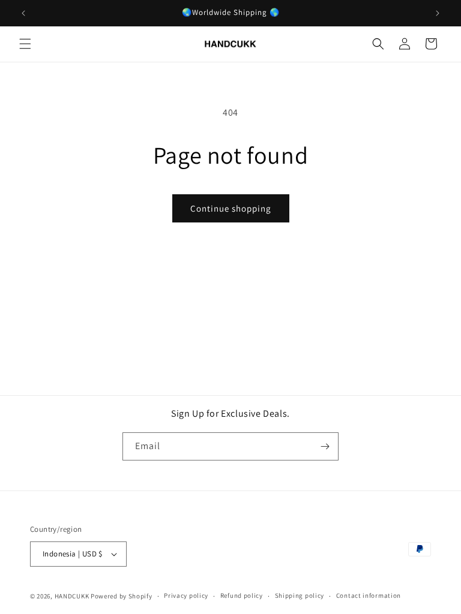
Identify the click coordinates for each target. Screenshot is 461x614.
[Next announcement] (437, 13)
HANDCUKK (72, 596)
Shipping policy (300, 595)
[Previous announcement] (23, 13)
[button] (25, 44)
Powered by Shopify (121, 596)
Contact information (368, 595)
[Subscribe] (325, 446)
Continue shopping (230, 208)
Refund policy (241, 595)
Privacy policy (186, 595)
